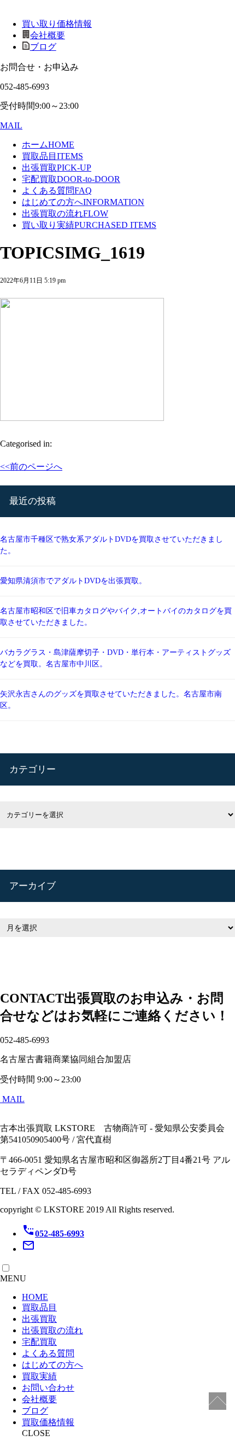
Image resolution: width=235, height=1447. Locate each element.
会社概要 (47, 35)
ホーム (48, 144)
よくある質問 (57, 190)
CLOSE (36, 1433)
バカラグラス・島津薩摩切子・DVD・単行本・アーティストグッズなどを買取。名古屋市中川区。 (115, 658)
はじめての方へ (83, 202)
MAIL (11, 125)
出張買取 (56, 167)
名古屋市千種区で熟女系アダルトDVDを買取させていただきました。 (111, 545)
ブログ (43, 46)
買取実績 (39, 1376)
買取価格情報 (48, 1422)
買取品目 (52, 156)
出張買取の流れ (65, 213)
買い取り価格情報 (57, 23)
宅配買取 (71, 179)
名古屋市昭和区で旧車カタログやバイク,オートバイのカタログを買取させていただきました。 (116, 616)
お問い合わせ (48, 1387)
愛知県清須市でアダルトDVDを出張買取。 (73, 581)
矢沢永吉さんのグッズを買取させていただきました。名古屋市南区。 (111, 700)
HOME (35, 1297)
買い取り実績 (89, 225)
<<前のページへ (31, 466)
